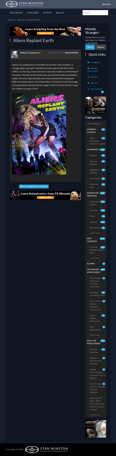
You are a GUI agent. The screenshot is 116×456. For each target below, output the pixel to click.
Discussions (16, 12)
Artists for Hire (97, 185)
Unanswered (96, 90)
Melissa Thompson (29, 52)
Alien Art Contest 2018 (71, 52)
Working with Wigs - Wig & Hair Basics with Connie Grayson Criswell (97, 404)
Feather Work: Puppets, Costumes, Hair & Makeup (97, 373)
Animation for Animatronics (97, 293)
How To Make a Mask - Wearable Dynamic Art (97, 305)
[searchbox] (95, 12)
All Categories (94, 123)
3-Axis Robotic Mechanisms (97, 318)
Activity (47, 12)
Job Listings (97, 178)
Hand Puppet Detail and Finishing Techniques (97, 282)
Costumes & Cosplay (97, 203)
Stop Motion (97, 227)
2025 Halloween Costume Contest (97, 141)
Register (32, 186)
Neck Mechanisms (97, 328)
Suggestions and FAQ (97, 171)
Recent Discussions (92, 69)
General (97, 155)
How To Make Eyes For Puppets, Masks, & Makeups (97, 388)
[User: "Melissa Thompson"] (15, 54)
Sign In (106, 4)
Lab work (97, 210)
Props (97, 216)
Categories (33, 12)
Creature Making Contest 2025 (97, 250)
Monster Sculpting (97, 350)
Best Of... (60, 12)
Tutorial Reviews (97, 162)
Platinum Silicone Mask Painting (97, 361)
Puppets (97, 222)
